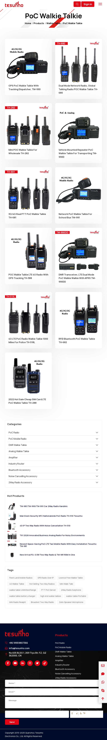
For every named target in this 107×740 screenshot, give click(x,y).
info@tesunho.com (19, 648)
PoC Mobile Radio (17, 438)
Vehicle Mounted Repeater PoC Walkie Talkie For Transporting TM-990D (78, 153)
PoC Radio (14, 432)
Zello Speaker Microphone (71, 602)
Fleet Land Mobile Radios (20, 577)
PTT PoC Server (48, 590)
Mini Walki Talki (66, 584)
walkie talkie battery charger (22, 596)
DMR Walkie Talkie (18, 445)
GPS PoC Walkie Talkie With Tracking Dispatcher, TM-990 (24, 87)
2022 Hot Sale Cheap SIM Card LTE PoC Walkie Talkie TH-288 (27, 401)
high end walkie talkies (50, 596)
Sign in (88, 4)
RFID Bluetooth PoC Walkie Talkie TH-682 (77, 340)
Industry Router (16, 463)
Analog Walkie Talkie (19, 451)
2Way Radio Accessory (20, 482)
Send (11, 722)
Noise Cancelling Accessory (23, 476)
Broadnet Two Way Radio (42, 602)
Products (39, 23)
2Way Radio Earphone (71, 590)
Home (28, 23)
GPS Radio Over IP (46, 577)
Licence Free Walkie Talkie (71, 577)
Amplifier (13, 457)
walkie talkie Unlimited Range (22, 590)
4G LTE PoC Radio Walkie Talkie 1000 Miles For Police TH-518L (28, 340)
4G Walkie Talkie (16, 584)
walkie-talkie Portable (76, 596)
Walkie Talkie (53, 23)
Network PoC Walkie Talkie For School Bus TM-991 (75, 216)
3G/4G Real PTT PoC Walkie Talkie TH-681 (27, 216)
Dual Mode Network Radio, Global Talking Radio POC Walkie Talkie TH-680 (78, 89)
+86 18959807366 (18, 642)
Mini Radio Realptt (17, 602)
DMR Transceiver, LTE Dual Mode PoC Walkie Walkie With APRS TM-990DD (77, 278)
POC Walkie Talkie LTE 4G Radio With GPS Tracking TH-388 (28, 276)
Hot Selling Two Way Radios (42, 584)
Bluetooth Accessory (19, 469)
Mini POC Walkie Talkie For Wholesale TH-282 (22, 151)
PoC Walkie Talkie (72, 23)
